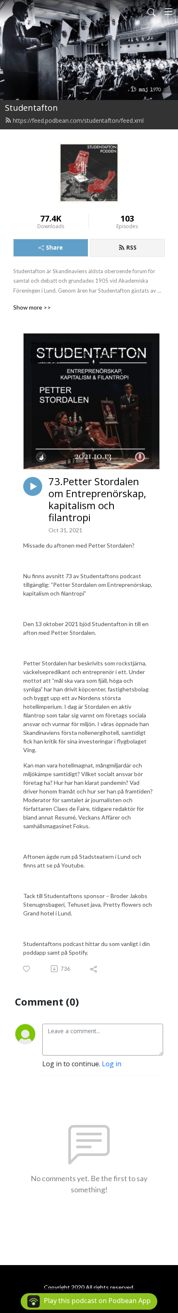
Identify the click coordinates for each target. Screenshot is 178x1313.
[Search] (151, 11)
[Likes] (27, 969)
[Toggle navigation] (168, 11)
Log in (111, 1063)
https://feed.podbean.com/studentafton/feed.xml (78, 120)
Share (54, 247)
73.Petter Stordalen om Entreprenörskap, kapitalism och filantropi (97, 499)
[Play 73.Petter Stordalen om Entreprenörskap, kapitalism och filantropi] (32, 486)
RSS (131, 247)
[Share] (94, 968)
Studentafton (31, 107)
